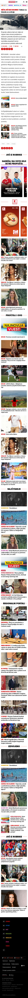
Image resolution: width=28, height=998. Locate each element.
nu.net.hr (4, 990)
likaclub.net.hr (10, 990)
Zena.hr (7, 980)
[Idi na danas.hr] (13, 1)
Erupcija (13, 143)
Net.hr (16, 46)
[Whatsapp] (7, 49)
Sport (8, 925)
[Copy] (12, 49)
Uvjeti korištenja (6, 964)
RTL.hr (3, 980)
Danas (8, 921)
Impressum (5, 961)
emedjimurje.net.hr (6, 984)
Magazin (8, 934)
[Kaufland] (14, 202)
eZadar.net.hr (18, 988)
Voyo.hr (12, 980)
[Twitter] (5, 49)
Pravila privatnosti (7, 967)
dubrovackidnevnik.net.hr (8, 988)
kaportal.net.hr (20, 984)
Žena (7, 942)
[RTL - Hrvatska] (4, 975)
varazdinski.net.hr (6, 986)
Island (3, 143)
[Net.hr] (11, 975)
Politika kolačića (15, 964)
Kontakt (14, 967)
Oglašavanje (12, 961)
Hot (7, 930)
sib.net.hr (14, 984)
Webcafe (8, 938)
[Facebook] (2, 49)
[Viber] (9, 49)
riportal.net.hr (14, 986)
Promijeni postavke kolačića (9, 970)
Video (7, 946)
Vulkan (8, 143)
